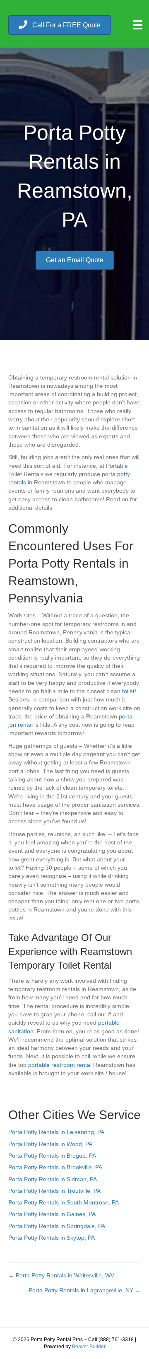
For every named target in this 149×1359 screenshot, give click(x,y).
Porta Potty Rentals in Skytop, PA (51, 1237)
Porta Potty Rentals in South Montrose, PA (63, 1202)
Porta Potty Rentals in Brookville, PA (55, 1167)
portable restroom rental (59, 1065)
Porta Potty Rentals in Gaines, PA (52, 1214)
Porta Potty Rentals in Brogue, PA (52, 1155)
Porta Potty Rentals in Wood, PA (50, 1144)
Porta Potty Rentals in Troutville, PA (54, 1190)
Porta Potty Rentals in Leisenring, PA (56, 1132)
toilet (128, 691)
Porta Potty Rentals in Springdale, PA (56, 1226)
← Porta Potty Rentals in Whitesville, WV (61, 1275)
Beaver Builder (89, 1346)
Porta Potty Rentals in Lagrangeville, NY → (85, 1290)
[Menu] (137, 25)
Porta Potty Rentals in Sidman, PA (52, 1179)
